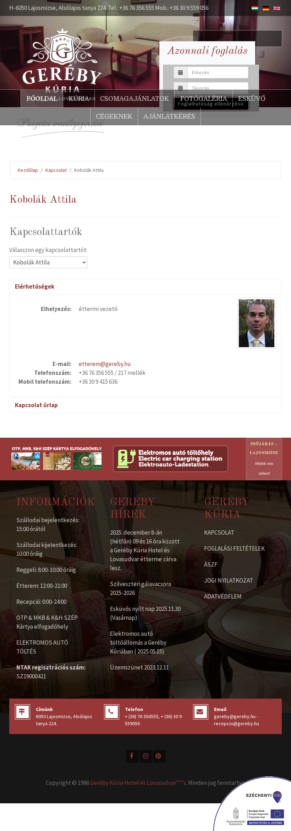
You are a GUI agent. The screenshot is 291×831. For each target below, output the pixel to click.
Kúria (78, 98)
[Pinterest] (159, 756)
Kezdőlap (28, 170)
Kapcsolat (56, 170)
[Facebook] (132, 756)
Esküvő (251, 98)
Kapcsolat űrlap (36, 405)
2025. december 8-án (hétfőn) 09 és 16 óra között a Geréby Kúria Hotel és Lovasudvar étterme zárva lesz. (145, 550)
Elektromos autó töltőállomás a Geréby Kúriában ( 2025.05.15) (138, 642)
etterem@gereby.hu (105, 364)
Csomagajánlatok (134, 98)
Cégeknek (114, 116)
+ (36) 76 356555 (141, 716)
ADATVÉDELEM (223, 596)
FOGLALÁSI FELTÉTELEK (234, 548)
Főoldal (41, 98)
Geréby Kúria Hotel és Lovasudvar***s (138, 783)
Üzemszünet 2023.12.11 (139, 667)
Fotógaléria (203, 98)
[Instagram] (145, 756)
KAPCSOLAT (219, 532)
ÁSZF (211, 564)
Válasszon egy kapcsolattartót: (48, 250)
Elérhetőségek (34, 286)
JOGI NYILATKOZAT (228, 580)
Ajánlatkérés (169, 116)
